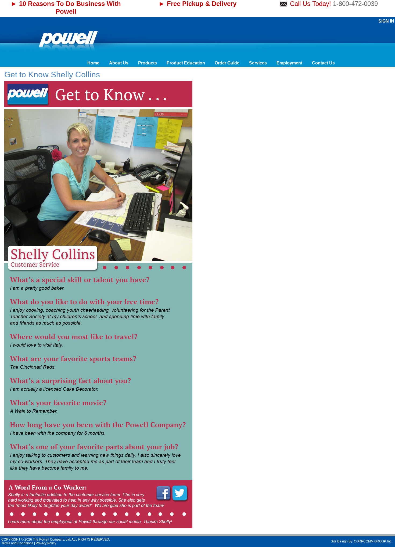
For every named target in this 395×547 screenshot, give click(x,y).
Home (93, 63)
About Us (118, 63)
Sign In (386, 21)
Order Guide (227, 63)
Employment (289, 63)
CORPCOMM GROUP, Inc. (373, 541)
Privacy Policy (46, 543)
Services (258, 63)
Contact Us (323, 63)
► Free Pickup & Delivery (197, 3)
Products (147, 63)
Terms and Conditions (17, 543)
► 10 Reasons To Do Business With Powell (66, 7)
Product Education (186, 63)
